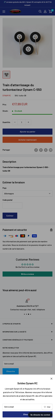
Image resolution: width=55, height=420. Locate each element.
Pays (4, 188)
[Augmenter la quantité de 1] (28, 122)
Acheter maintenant (27, 139)
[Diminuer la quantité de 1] (15, 122)
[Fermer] (51, 378)
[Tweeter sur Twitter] (46, 150)
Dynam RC (7, 95)
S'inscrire (27, 414)
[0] (50, 11)
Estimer (9, 215)
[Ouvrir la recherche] (40, 11)
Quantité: (6, 122)
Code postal (7, 200)
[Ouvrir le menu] (4, 12)
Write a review (27, 274)
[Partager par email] (50, 150)
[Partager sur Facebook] (36, 150)
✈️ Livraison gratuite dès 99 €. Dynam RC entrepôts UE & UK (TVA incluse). (28, 3)
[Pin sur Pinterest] (41, 150)
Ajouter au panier (27, 131)
